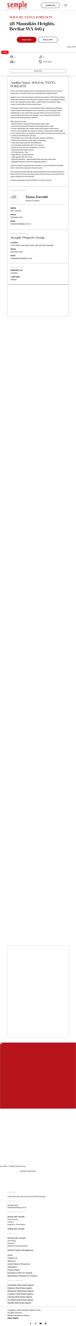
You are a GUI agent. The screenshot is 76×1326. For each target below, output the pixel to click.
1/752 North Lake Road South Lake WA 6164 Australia (26, 1196)
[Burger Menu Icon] (65, 5)
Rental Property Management (20, 1250)
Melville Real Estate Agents (19, 1303)
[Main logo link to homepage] (17, 5)
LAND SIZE (15, 277)
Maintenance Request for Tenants (22, 1276)
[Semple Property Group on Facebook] (30, 1323)
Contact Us (12, 1258)
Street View (38, 71)
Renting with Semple (16, 1238)
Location (14, 242)
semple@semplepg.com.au (21, 258)
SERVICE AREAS (14, 1280)
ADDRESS (11, 1192)
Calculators (12, 1267)
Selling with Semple (15, 1229)
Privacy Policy (13, 1270)
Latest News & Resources (18, 1264)
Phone (13, 214)
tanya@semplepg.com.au (20, 224)
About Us (11, 1261)
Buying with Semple (16, 1217)
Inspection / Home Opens (16, 1224)
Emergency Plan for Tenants (19, 1273)
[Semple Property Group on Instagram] (35, 1323)
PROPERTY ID (16, 270)
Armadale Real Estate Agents (20, 1300)
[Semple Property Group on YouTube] (40, 1323)
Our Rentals (11, 1241)
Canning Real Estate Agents (19, 1297)
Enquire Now (26, 40)
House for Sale (12, 1219)
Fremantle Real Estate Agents (20, 1285)
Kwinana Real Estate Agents (19, 1288)
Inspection (11, 1243)
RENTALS (11, 1233)
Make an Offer (48, 40)
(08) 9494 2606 (16, 217)
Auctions (10, 1222)
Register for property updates (17, 1246)
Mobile (13, 208)
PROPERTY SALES (15, 1212)
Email (12, 221)
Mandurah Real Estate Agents (20, 1291)
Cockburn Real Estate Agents (20, 1294)
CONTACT (11, 1201)
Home (10, 1255)
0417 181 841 (15, 211)
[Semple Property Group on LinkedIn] (45, 1323)
